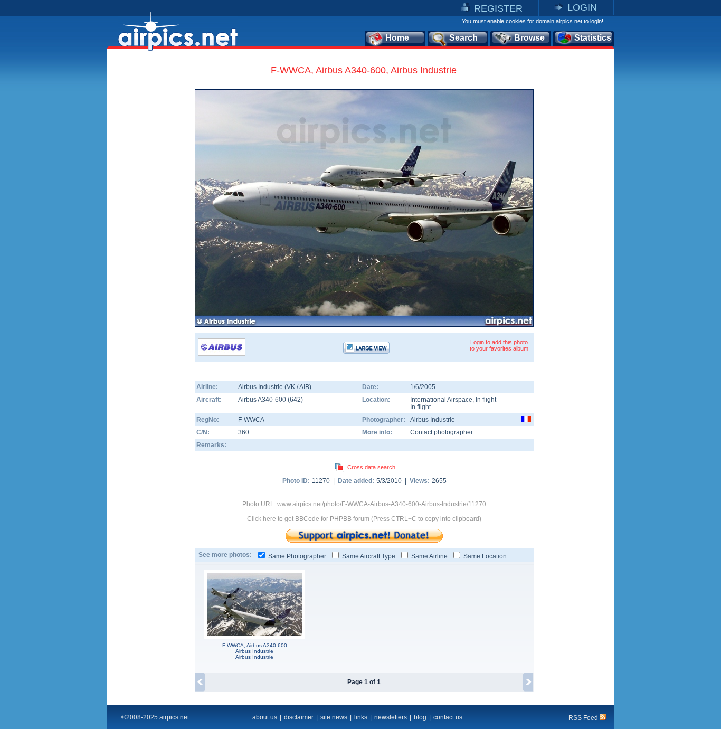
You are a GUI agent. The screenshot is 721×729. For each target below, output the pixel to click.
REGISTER (498, 8)
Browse (529, 37)
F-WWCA (251, 419)
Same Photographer (297, 556)
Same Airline (429, 556)
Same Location (485, 556)
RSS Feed (584, 718)
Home (397, 37)
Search (463, 37)
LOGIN (582, 7)
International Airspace (441, 399)
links (360, 717)
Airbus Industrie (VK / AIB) (274, 387)
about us (264, 717)
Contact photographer (441, 432)
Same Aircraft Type (368, 556)
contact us (447, 717)
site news (333, 717)
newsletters (390, 717)
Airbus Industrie (432, 419)
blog (420, 717)
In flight (420, 407)
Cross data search (371, 467)
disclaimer (299, 717)
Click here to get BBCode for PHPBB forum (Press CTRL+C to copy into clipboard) (364, 519)
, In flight (484, 399)
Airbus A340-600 (263, 399)
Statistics (592, 37)
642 (295, 399)
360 (243, 432)
